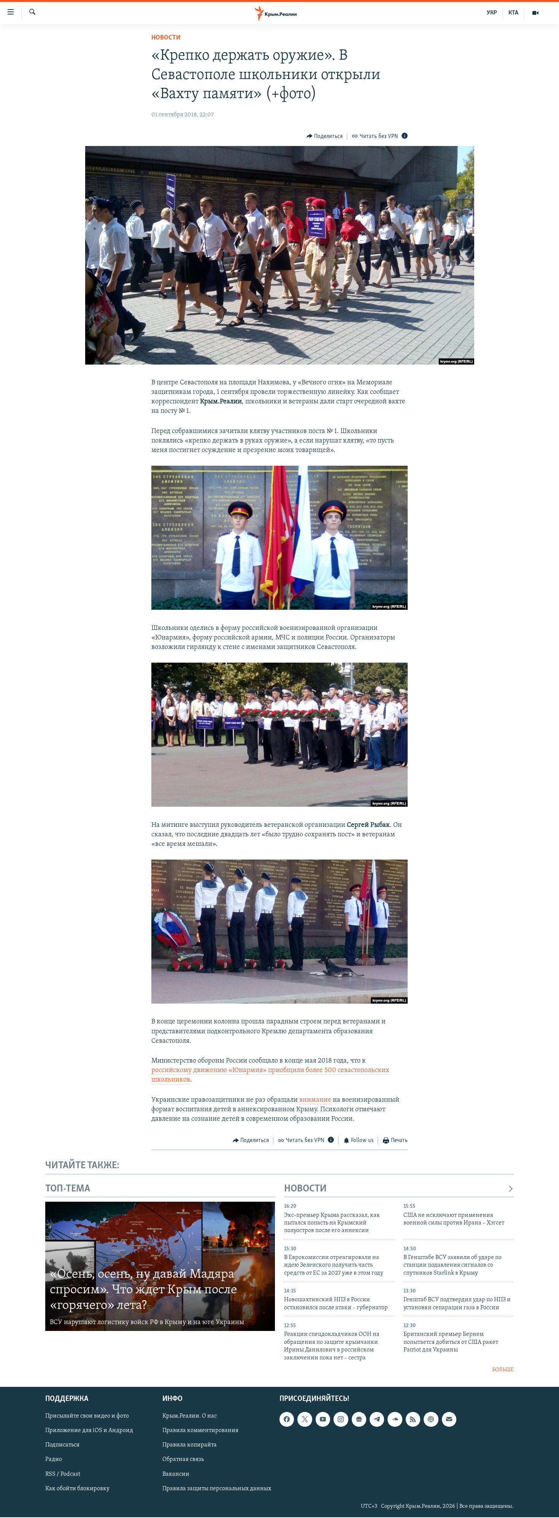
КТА (513, 13)
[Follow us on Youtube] (323, 1419)
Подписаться (62, 1445)
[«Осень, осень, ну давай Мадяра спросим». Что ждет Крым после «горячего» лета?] (160, 1266)
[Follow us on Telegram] (377, 1419)
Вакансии (175, 1474)
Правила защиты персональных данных (216, 1489)
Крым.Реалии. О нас (189, 1416)
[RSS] (413, 1419)
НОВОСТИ (305, 1189)
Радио (53, 1460)
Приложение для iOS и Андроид (89, 1431)
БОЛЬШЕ (503, 1370)
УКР (492, 13)
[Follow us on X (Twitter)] (304, 1419)
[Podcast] (431, 1419)
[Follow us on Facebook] (287, 1419)
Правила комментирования (200, 1431)
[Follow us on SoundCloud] (394, 1419)
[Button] (324, 136)
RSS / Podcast (62, 1474)
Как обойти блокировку (77, 1489)
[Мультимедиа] (535, 13)
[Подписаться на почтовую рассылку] (449, 1419)
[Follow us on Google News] (359, 1419)
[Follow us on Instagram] (340, 1419)
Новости (166, 38)
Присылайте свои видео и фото (87, 1416)
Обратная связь (183, 1460)
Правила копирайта (189, 1445)
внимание (315, 1100)
